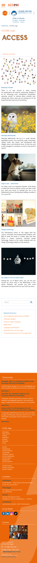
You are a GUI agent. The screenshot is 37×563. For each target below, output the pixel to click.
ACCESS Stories (6, 458)
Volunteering (6, 449)
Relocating (5, 432)
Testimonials (6, 460)
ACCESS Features (7, 451)
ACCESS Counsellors (8, 467)
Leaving (4, 435)
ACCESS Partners (7, 461)
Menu (4, 6)
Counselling (5, 452)
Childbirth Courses (8, 454)
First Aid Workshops (8, 456)
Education (5, 441)
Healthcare (5, 437)
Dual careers (6, 434)
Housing (4, 439)
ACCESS (4, 447)
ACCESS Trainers (7, 469)
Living (4, 443)
